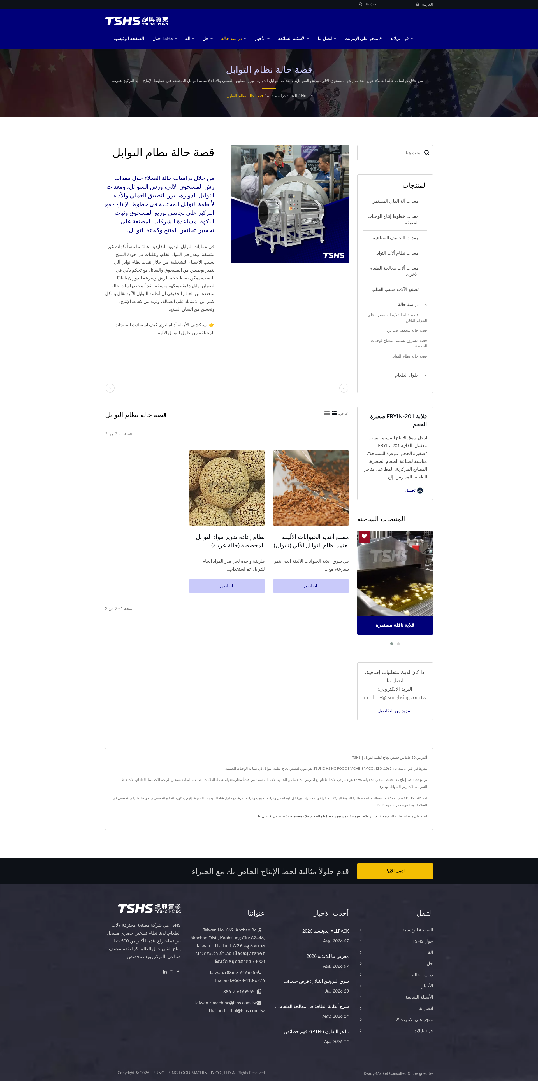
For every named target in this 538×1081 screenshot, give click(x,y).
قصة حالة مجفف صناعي (407, 330)
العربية (427, 4)
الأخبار (260, 38)
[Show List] (327, 413)
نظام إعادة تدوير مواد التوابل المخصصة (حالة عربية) (230, 541)
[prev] (110, 388)
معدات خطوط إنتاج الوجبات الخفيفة (393, 219)
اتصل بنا (325, 38)
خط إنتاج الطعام (321, 816)
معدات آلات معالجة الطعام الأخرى (394, 271)
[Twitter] (172, 972)
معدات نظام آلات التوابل (396, 253)
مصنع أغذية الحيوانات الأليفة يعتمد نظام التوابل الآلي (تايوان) (311, 541)
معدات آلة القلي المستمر (396, 201)
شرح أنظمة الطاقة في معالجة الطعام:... (312, 1006)
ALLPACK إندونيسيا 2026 (325, 931)
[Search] (427, 152)
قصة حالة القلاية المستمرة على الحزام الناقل (397, 318)
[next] (343, 388)
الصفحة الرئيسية (128, 38)
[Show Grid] (334, 413)
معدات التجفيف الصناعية (396, 238)
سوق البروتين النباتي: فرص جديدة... (316, 981)
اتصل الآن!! (395, 871)
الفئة (293, 96)
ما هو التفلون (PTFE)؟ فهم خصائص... (315, 1031)
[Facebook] (178, 972)
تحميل (411, 490)
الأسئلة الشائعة (292, 38)
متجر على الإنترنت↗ (363, 38)
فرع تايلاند (400, 38)
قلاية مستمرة (299, 816)
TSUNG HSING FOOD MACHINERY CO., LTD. (190, 1073)
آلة (188, 38)
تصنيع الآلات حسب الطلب (395, 289)
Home (306, 96)
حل (206, 38)
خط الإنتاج (377, 816)
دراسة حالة (232, 38)
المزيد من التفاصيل (395, 711)
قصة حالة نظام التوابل (245, 96)
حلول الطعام (407, 375)
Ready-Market (376, 1074)
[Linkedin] (165, 972)
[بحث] (360, 4)
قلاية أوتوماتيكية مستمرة (351, 816)
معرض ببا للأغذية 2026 (328, 956)
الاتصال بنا (265, 816)
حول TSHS (163, 38)
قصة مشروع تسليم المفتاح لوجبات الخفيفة (399, 343)
